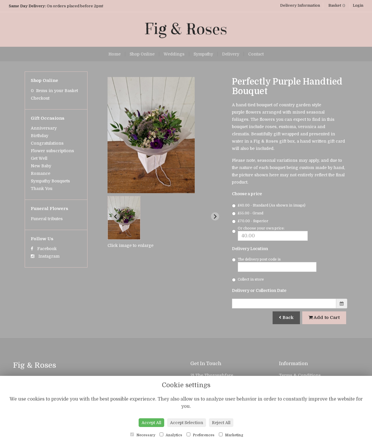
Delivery (230, 54)
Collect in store (251, 279)
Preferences (203, 435)
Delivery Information (300, 5)
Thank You (41, 188)
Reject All (221, 422)
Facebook (46, 248)
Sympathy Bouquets (50, 181)
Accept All (151, 422)
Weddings (174, 54)
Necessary (145, 435)
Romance (40, 173)
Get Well (39, 158)
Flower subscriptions (52, 150)
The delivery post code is (259, 259)
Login (358, 5)
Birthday (39, 135)
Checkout (40, 98)
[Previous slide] (116, 216)
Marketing (233, 435)
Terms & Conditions (300, 375)
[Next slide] (215, 216)
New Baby (41, 166)
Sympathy (203, 54)
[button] (124, 218)
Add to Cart (326, 317)
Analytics (173, 435)
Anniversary (44, 128)
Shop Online (142, 54)
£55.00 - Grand (250, 213)
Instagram (48, 256)
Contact (256, 54)
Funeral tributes (47, 218)
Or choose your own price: (261, 228)
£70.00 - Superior (253, 221)
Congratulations (47, 143)
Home (114, 54)
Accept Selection (186, 422)
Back (287, 317)
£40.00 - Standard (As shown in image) (271, 205)
